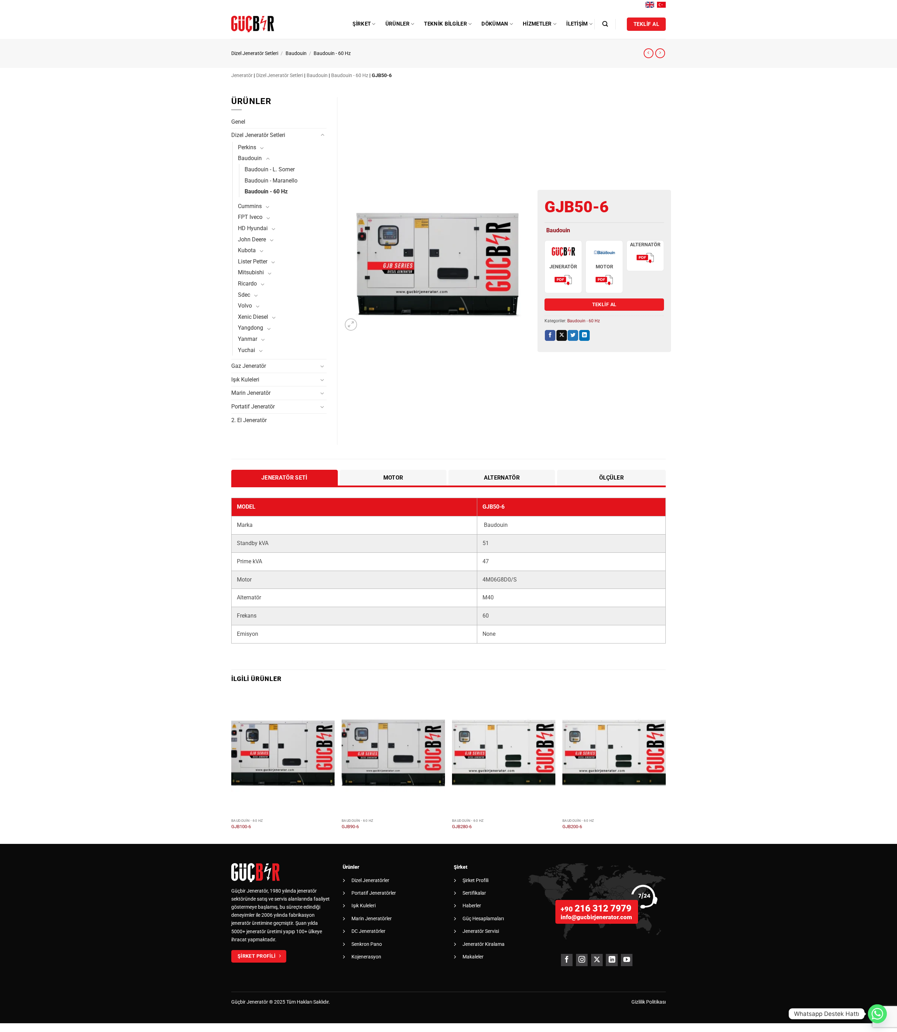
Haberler (472, 905)
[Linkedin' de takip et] (611, 960)
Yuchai (246, 350)
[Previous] (231, 767)
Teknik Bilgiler (445, 24)
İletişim (577, 24)
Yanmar (247, 339)
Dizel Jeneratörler (370, 880)
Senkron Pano (366, 944)
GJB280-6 (462, 826)
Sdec (244, 294)
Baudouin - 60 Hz (332, 53)
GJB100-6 (241, 826)
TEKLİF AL (604, 304)
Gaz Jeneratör (248, 366)
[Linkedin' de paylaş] (584, 335)
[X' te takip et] (597, 960)
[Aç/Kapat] (322, 135)
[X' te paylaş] (561, 335)
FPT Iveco (250, 217)
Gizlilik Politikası (648, 1002)
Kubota (247, 250)
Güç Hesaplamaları (483, 918)
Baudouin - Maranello (271, 180)
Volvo (245, 305)
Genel (238, 121)
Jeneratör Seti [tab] (284, 477)
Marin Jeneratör (251, 393)
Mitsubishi (251, 272)
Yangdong (250, 327)
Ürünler (397, 24)
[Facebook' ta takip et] (567, 960)
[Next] (665, 767)
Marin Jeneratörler (371, 918)
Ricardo (247, 283)
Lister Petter (252, 261)
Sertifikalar (474, 893)
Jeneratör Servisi (481, 931)
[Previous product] (660, 53)
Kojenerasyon (366, 956)
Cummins (250, 206)
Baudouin (296, 53)
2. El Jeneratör (249, 420)
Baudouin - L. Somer (270, 169)
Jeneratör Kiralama (484, 944)
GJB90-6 (350, 826)
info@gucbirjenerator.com (596, 917)
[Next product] (648, 53)
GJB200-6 (572, 826)
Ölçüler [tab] (611, 477)
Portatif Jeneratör (253, 406)
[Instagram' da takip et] (582, 960)
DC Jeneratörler (368, 931)
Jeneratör (242, 75)
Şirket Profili (475, 880)
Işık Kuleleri (245, 379)
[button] (605, 24)
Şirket (361, 24)
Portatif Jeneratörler (373, 893)
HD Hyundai (253, 228)
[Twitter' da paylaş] (573, 335)
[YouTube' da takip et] (626, 960)
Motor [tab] (393, 477)
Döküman (494, 24)
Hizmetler (537, 24)
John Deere (252, 239)
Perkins (247, 147)
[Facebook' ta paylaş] (550, 335)
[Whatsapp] (877, 1013)
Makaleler (473, 956)
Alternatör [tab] (502, 477)
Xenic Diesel (253, 317)
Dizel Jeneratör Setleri (254, 53)
